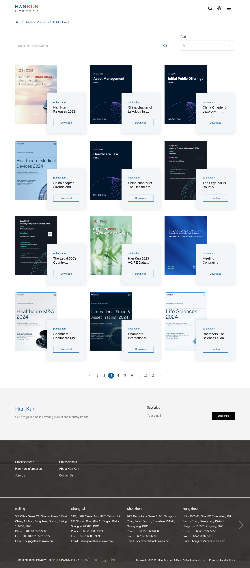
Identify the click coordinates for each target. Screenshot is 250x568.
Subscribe (223, 415)
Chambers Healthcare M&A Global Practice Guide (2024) (65, 336)
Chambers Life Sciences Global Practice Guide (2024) (214, 336)
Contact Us (66, 475)
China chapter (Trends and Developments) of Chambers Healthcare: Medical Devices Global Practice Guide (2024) (66, 185)
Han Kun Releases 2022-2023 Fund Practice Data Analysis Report (64, 109)
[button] (241, 524)
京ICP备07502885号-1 (69, 559)
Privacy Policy (45, 559)
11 (152, 375)
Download (66, 122)
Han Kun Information (37, 22)
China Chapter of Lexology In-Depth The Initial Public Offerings (215, 109)
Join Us (20, 475)
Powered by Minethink (222, 559)
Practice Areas (24, 461)
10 (146, 375)
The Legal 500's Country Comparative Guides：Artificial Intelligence (66, 261)
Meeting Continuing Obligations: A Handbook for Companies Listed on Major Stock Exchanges (215, 261)
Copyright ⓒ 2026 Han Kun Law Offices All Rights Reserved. (171, 559)
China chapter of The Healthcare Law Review (140, 185)
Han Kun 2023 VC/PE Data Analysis (138, 261)
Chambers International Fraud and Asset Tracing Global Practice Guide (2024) (140, 336)
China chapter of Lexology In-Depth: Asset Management (140, 109)
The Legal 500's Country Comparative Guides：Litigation (214, 185)
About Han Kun (69, 468)
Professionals (68, 461)
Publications (60, 22)
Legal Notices (26, 559)
